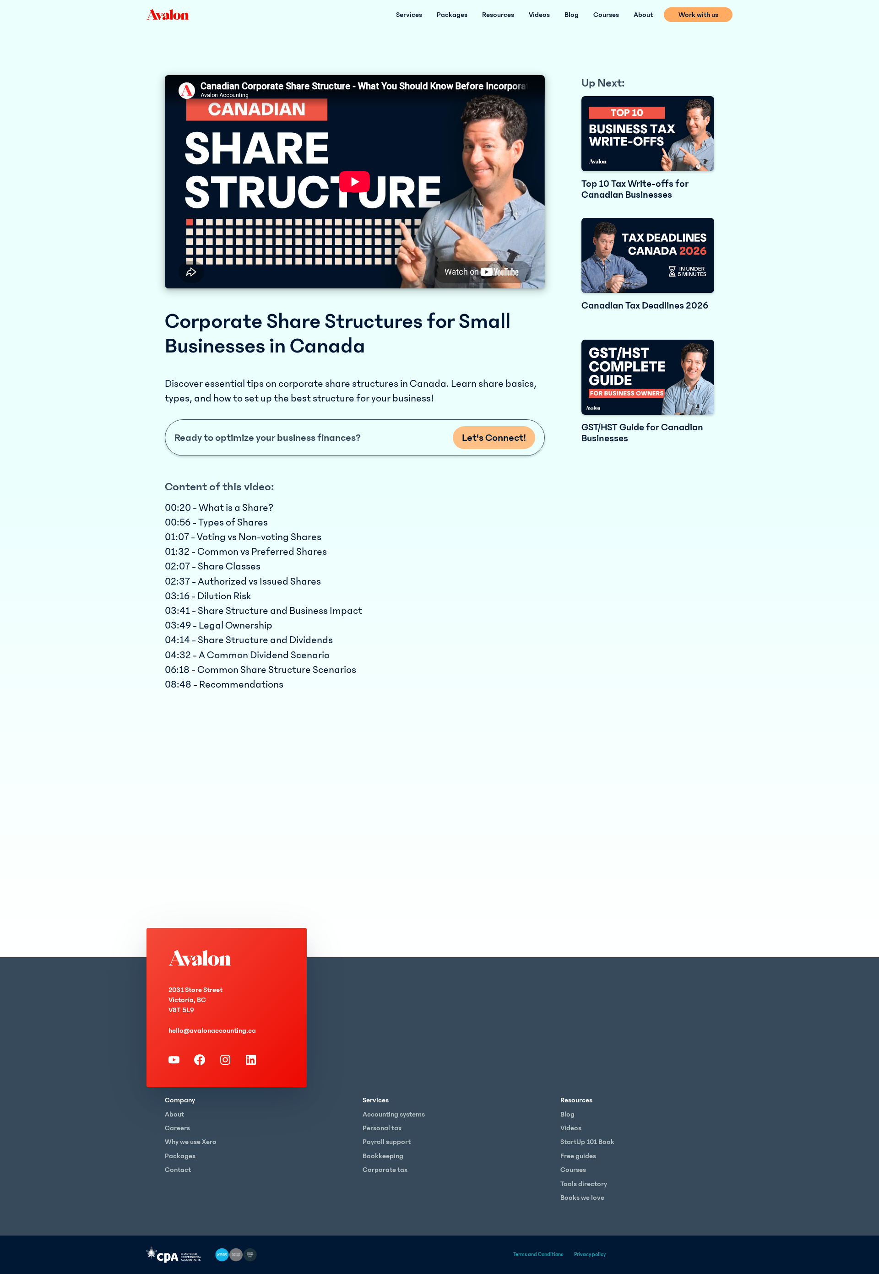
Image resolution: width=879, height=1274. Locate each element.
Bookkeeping (383, 1156)
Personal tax (382, 1128)
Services (409, 15)
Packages (452, 15)
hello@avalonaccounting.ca (212, 1030)
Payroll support (387, 1142)
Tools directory (583, 1184)
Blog (571, 15)
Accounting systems (394, 1114)
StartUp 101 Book (587, 1142)
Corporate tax (385, 1170)
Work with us (698, 15)
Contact (178, 1170)
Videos (539, 15)
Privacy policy (590, 1255)
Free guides (578, 1156)
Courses (606, 15)
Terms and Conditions (538, 1255)
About (643, 15)
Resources (498, 15)
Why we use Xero (191, 1142)
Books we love (582, 1197)
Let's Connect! (494, 438)
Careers (177, 1128)
